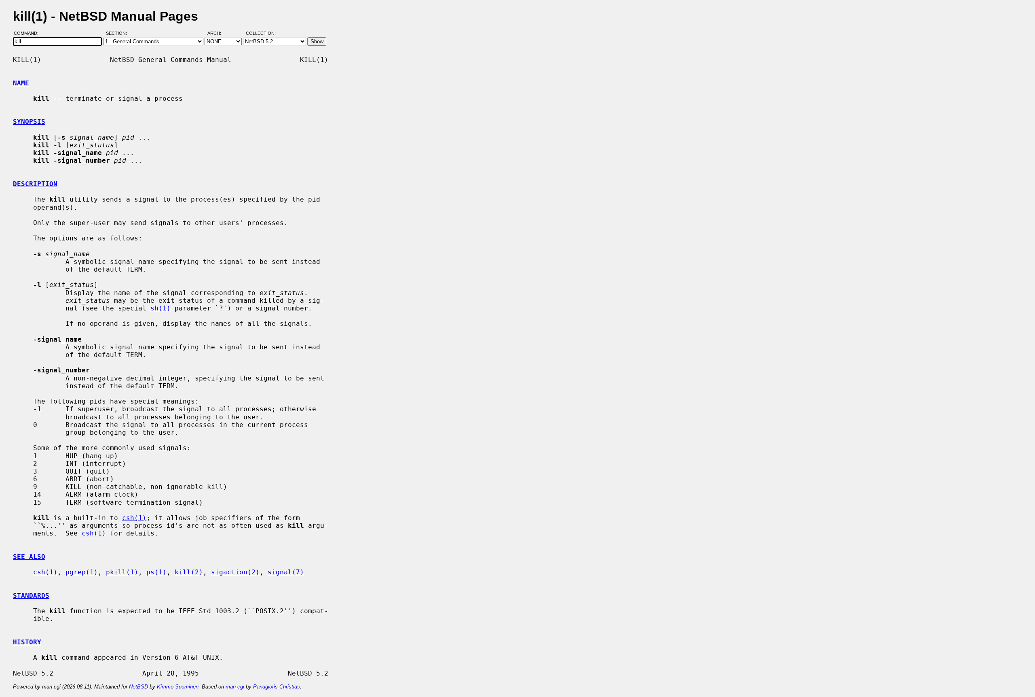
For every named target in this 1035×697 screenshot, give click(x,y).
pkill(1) (122, 572)
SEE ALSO (29, 557)
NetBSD (138, 687)
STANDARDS (31, 595)
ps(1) (156, 572)
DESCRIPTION (35, 184)
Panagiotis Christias (276, 687)
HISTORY (27, 642)
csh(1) (134, 518)
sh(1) (160, 308)
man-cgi (235, 687)
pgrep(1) (81, 572)
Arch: (217, 33)
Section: (118, 33)
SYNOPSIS (29, 121)
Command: (28, 33)
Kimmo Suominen (178, 687)
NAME (21, 83)
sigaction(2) (235, 572)
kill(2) (189, 572)
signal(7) (286, 572)
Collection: (261, 33)
